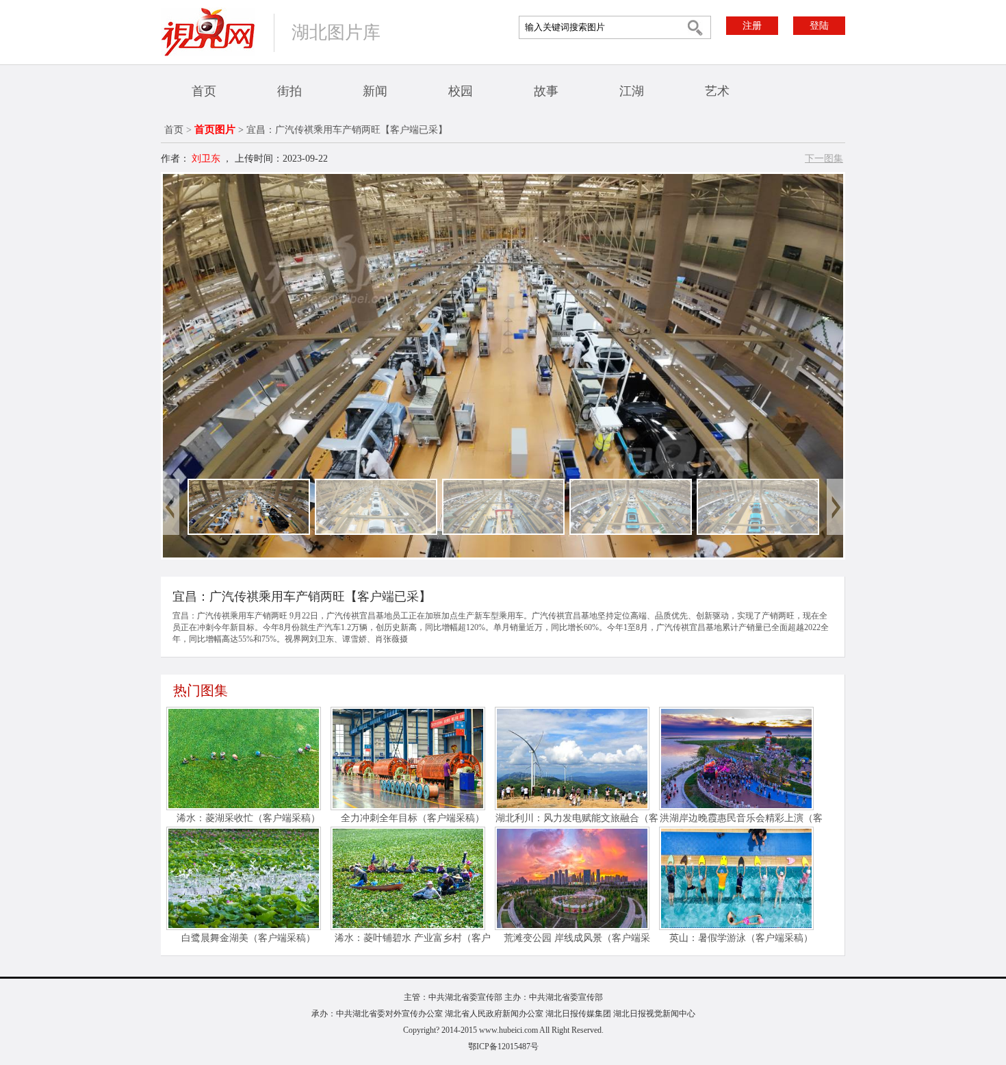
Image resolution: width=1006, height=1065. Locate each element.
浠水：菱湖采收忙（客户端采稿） (248, 818)
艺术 (717, 91)
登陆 (819, 26)
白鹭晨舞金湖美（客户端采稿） (248, 938)
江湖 (631, 91)
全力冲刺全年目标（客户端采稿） (413, 818)
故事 (546, 91)
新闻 (375, 91)
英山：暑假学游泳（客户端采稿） (741, 938)
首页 (204, 91)
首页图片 (214, 129)
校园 (460, 91)
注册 (752, 26)
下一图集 (824, 158)
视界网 (208, 32)
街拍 (289, 91)
